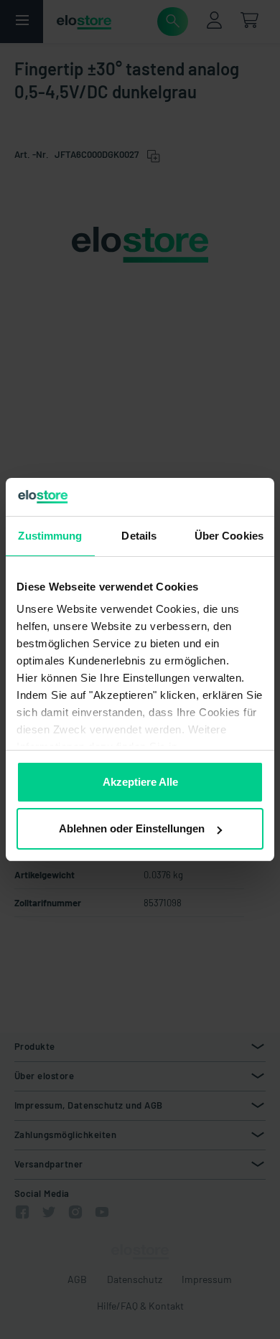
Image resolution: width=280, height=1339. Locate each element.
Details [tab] (139, 536)
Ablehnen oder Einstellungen (132, 828)
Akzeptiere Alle (140, 782)
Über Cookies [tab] (229, 536)
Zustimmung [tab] (50, 536)
